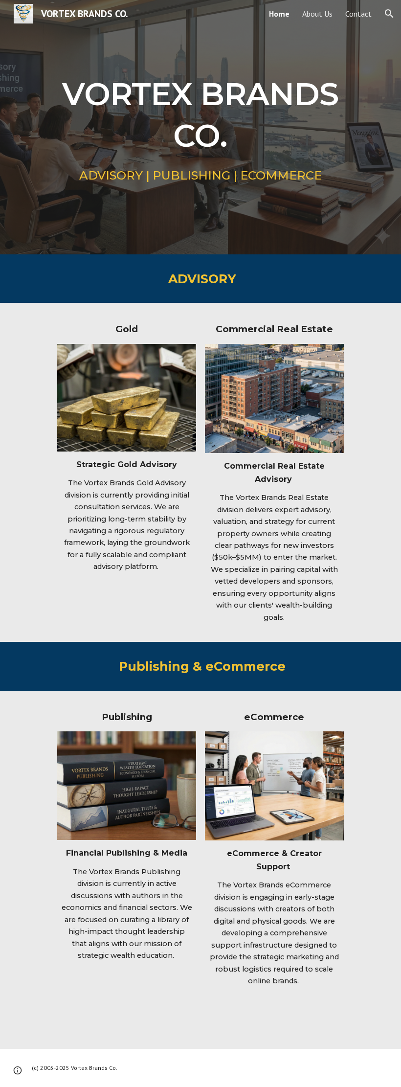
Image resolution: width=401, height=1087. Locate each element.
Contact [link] (358, 14)
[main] (200, 110)
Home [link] (279, 14)
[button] (389, 13)
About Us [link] (317, 14)
